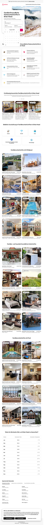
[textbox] (9, 26)
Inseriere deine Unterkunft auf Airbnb (33, 4)
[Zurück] (19, 99)
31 (5, 44)
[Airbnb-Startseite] (5, 4)
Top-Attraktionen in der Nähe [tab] (29, 483)
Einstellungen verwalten (32, 518)
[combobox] (13, 23)
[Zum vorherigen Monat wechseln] (5, 29)
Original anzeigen (31, 1)
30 (18, 42)
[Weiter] (23, 99)
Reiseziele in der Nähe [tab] (6, 483)
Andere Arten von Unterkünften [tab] (17, 483)
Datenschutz (17, 523)
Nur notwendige (20, 518)
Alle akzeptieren (9, 518)
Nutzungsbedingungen (24, 523)
